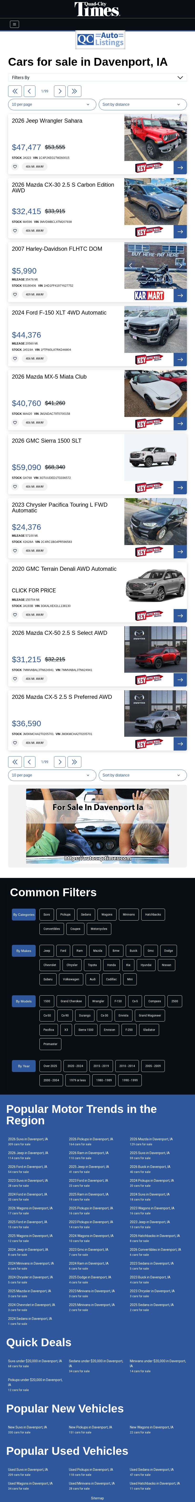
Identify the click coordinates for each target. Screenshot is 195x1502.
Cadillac (111, 979)
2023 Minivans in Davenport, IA (92, 1293)
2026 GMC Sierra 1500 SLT (47, 441)
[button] (131, 265)
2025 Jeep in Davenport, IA (89, 1169)
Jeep (47, 950)
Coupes (75, 929)
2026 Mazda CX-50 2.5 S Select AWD (59, 633)
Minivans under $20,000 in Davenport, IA (158, 1366)
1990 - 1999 (130, 1080)
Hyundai (146, 965)
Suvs (47, 914)
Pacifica (49, 1029)
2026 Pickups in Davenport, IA (91, 1141)
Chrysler (72, 965)
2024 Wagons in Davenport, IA (91, 1238)
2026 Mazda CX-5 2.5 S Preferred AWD (62, 697)
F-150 (118, 1001)
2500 (174, 1001)
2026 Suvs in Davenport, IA (28, 1141)
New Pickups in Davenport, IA (90, 1429)
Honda (111, 965)
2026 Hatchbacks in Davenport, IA (155, 1238)
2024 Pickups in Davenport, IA (152, 1183)
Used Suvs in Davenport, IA (28, 1472)
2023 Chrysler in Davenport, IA (152, 1293)
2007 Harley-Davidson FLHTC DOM (57, 249)
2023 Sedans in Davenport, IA (152, 1266)
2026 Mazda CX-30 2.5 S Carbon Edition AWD (63, 187)
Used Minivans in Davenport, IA (92, 1486)
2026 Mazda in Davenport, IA (151, 1141)
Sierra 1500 (85, 1029)
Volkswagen (71, 979)
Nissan (166, 965)
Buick (133, 950)
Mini (130, 979)
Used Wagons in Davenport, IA (30, 1486)
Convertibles (52, 929)
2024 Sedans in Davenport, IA (30, 1321)
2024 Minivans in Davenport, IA (31, 1266)
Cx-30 (104, 1015)
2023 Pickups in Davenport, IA (91, 1224)
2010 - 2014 (127, 1066)
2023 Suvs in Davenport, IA (28, 1183)
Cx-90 (65, 1015)
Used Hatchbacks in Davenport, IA (155, 1486)
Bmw (116, 950)
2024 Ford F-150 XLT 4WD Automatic (59, 312)
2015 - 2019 (101, 1066)
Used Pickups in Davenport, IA (91, 1472)
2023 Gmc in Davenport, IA (88, 1252)
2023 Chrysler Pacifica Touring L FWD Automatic (59, 507)
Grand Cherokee (71, 1001)
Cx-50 (47, 1015)
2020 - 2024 (75, 1066)
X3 (66, 1029)
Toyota (92, 965)
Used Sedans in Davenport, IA (152, 1472)
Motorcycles (99, 929)
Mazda (97, 950)
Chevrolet (50, 965)
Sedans (86, 914)
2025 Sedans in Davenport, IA (152, 1307)
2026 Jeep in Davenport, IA (28, 1155)
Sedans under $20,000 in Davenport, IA (96, 1366)
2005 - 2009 (153, 1066)
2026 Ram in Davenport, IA (89, 1155)
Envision (109, 1029)
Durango (84, 1015)
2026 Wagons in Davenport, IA (30, 1210)
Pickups (65, 914)
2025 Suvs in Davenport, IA (150, 1155)
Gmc (151, 950)
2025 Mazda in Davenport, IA (29, 1293)
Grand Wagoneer (150, 1015)
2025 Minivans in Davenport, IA (92, 1307)
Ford (63, 950)
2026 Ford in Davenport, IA (27, 1169)
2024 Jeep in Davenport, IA (28, 1252)
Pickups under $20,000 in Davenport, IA (35, 1385)
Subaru (48, 979)
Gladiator (149, 1029)
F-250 (129, 1029)
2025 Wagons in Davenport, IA (30, 1238)
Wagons (107, 914)
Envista (123, 1015)
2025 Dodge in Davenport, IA (90, 1279)
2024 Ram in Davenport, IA (89, 1266)
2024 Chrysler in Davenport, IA (30, 1279)
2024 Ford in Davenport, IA (27, 1196)
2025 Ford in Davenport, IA (27, 1224)
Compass (154, 1001)
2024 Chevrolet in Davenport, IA (31, 1307)
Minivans (129, 914)
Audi (93, 979)
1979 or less (77, 1080)
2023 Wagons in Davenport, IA (152, 1210)
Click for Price (34, 590)
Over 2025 (50, 1066)
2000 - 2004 (51, 1080)
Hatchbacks (153, 914)
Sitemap (97, 1498)
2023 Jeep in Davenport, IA (150, 1224)
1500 (47, 1001)
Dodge (168, 950)
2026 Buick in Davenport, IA (150, 1169)
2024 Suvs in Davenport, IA (150, 1196)
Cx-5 (135, 1001)
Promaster (50, 1044)
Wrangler (98, 1001)
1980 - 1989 (104, 1080)
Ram (80, 950)
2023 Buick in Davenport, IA (150, 1279)
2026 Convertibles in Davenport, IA (155, 1252)
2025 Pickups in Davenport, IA (91, 1210)
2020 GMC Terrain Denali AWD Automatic (64, 569)
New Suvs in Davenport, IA (27, 1429)
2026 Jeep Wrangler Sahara (47, 121)
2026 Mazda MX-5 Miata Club (49, 377)
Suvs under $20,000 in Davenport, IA (35, 1363)
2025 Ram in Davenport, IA (89, 1196)
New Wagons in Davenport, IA (152, 1429)
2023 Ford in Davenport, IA (88, 1183)
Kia (128, 965)
